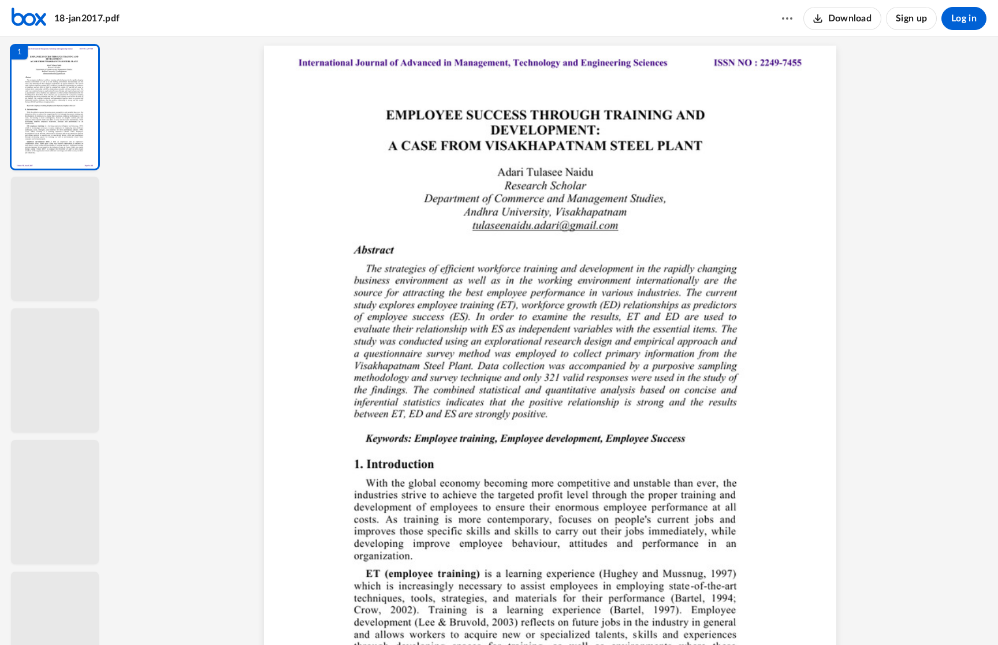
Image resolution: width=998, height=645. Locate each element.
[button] (55, 107)
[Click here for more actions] (787, 18)
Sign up (911, 18)
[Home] (29, 18)
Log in (964, 18)
